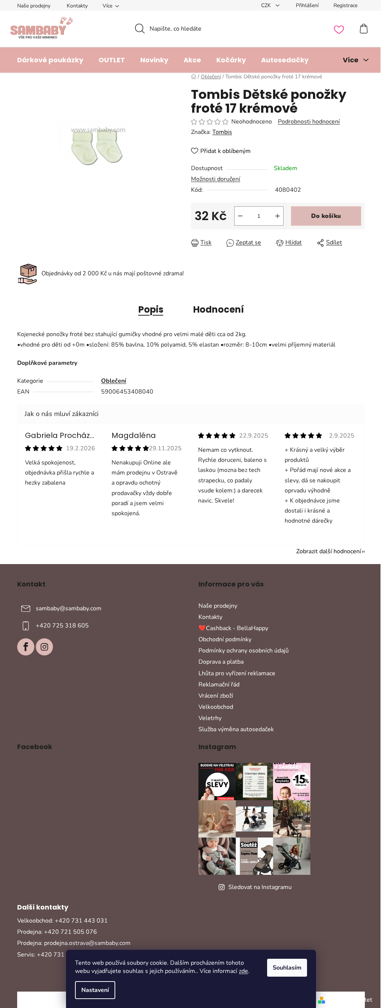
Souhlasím (287, 968)
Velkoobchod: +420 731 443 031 (62, 921)
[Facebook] (25, 646)
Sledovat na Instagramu (260, 887)
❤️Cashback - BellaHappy (233, 628)
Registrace (345, 5)
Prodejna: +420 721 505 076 (57, 932)
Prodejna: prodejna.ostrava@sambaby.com (74, 943)
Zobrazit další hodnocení (328, 551)
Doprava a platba (221, 662)
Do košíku (326, 216)
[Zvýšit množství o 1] (277, 216)
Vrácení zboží (215, 696)
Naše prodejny (33, 5)
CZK (266, 5)
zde (243, 971)
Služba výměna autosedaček (236, 729)
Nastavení (95, 990)
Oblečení (113, 381)
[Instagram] (44, 646)
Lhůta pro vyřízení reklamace (236, 673)
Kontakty (77, 5)
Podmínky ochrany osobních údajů (243, 651)
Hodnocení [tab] (218, 309)
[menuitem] (50, 60)
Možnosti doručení (215, 179)
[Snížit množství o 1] (240, 216)
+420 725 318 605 (62, 626)
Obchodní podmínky (224, 639)
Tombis (222, 132)
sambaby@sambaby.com (68, 608)
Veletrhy (210, 718)
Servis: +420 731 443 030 (53, 955)
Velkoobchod (215, 707)
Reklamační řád (218, 684)
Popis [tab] (150, 309)
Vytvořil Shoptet (350, 1000)
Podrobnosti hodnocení (309, 122)
